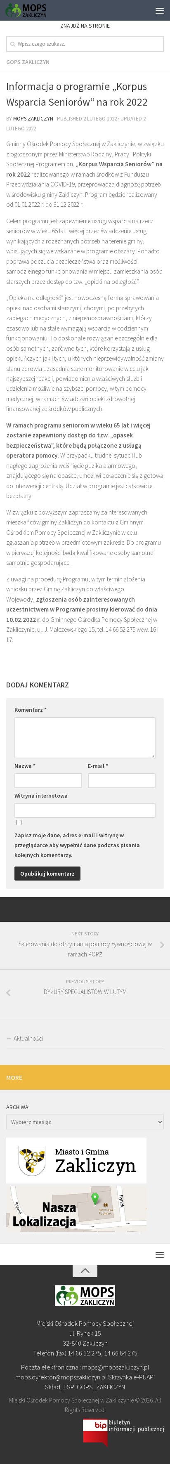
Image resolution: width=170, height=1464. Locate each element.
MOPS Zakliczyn (33, 118)
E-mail (98, 766)
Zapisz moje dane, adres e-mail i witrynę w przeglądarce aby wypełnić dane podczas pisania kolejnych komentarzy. (77, 845)
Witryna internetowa (41, 795)
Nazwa (24, 766)
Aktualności (28, 1038)
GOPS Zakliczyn (28, 62)
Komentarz (30, 709)
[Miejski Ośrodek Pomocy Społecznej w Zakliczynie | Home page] (32, 10)
